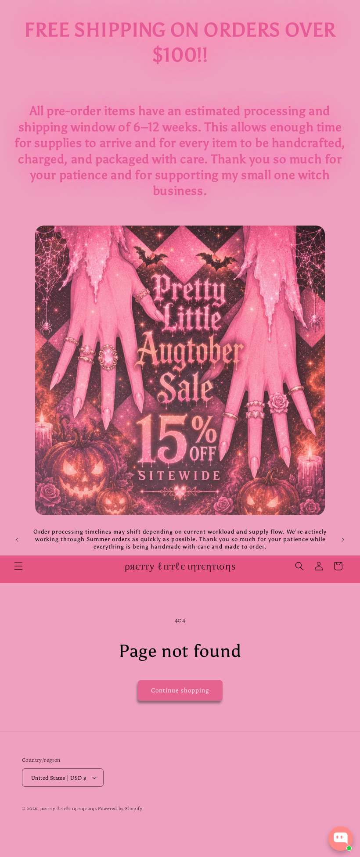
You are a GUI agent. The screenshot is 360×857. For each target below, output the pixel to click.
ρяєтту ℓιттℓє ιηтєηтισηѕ (68, 808)
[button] (18, 566)
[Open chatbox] (340, 838)
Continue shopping (180, 690)
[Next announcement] (343, 539)
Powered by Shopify (120, 808)
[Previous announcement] (17, 539)
